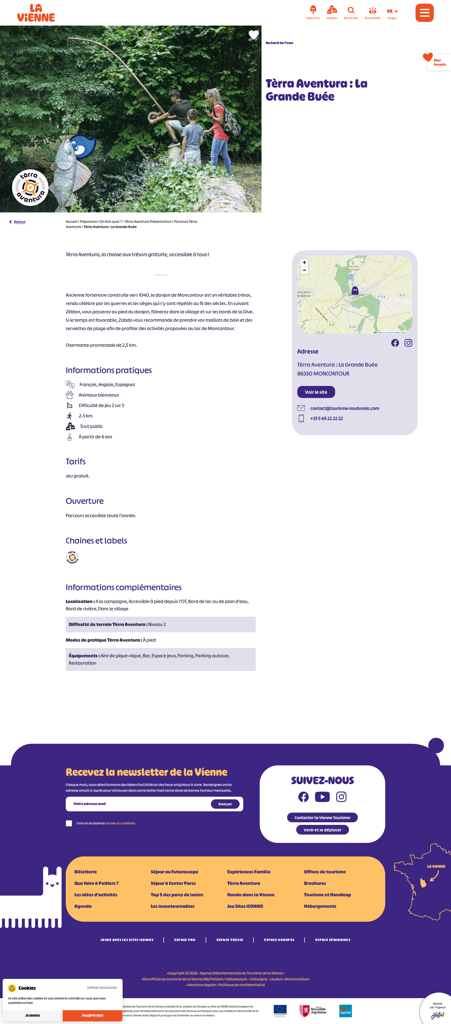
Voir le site (316, 392)
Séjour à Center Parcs (173, 883)
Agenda (83, 906)
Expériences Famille (249, 872)
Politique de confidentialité (241, 984)
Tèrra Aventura (243, 883)
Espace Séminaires (333, 940)
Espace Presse (230, 940)
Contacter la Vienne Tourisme (322, 817)
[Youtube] (322, 798)
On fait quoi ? (110, 221)
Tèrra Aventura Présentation (147, 221)
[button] (355, 290)
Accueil (71, 221)
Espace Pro (185, 940)
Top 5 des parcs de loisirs (177, 895)
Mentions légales (202, 984)
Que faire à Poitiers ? (96, 883)
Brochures (315, 883)
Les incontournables (173, 906)
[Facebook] (395, 343)
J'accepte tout (92, 1016)
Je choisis (33, 1016)
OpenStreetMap (393, 332)
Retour (20, 221)
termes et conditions (120, 823)
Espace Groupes (279, 940)
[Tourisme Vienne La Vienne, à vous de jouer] (43, 13)
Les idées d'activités (95, 895)
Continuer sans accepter (102, 987)
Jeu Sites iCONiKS (245, 906)
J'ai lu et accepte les (105, 823)
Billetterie (85, 872)
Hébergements (320, 906)
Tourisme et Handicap (327, 895)
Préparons (88, 221)
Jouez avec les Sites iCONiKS (126, 940)
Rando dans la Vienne (251, 895)
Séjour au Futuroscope (174, 872)
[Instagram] (408, 343)
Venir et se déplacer (322, 830)
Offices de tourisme (325, 872)
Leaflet (380, 332)
